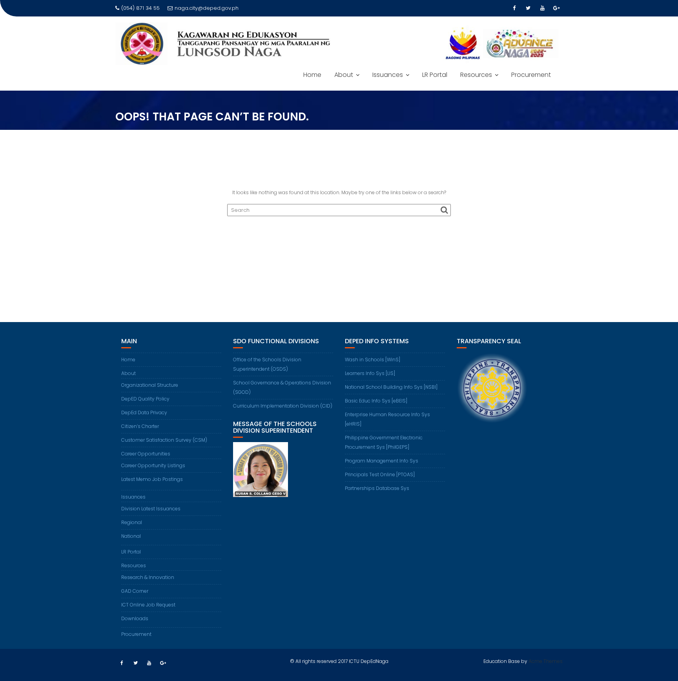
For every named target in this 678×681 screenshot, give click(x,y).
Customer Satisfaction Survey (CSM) (164, 440)
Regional (131, 522)
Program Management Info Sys (381, 460)
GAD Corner (134, 591)
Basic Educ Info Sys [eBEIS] (376, 400)
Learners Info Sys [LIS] (370, 373)
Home (312, 74)
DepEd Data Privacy (144, 412)
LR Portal (434, 74)
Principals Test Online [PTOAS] (380, 474)
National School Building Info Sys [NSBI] (391, 387)
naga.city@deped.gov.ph (207, 8)
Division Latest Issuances (150, 508)
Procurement (531, 74)
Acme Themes (546, 661)
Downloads (134, 618)
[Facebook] (514, 8)
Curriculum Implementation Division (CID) (282, 405)
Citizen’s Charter (140, 426)
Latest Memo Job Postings (152, 479)
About (343, 74)
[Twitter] (528, 8)
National (131, 536)
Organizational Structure (149, 385)
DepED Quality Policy (145, 398)
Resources (476, 74)
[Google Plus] (556, 8)
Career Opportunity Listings (153, 465)
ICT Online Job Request (148, 604)
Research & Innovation (147, 577)
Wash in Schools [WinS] (372, 359)
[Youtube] (542, 8)
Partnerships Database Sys (377, 488)
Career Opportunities (145, 453)
